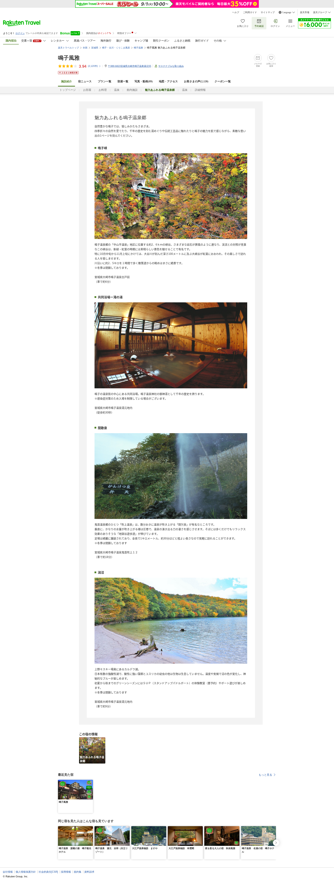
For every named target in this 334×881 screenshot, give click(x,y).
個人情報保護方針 (26, 871)
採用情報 (66, 871)
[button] (90, 782)
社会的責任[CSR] (48, 871)
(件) (93, 66)
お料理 (103, 89)
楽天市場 (304, 12)
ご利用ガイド (250, 12)
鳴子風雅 (69, 58)
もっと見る (265, 774)
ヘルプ (235, 12)
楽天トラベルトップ (68, 47)
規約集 (77, 871)
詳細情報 (200, 89)
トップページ (68, 89)
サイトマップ (268, 12)
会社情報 (8, 871)
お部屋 (87, 89)
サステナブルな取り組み (171, 66)
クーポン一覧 (223, 81)
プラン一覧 (104, 81)
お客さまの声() (196, 81)
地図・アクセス (168, 81)
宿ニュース (85, 81)
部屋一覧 (123, 81)
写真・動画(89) (144, 81)
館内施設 (132, 89)
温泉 (116, 89)
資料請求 (89, 871)
